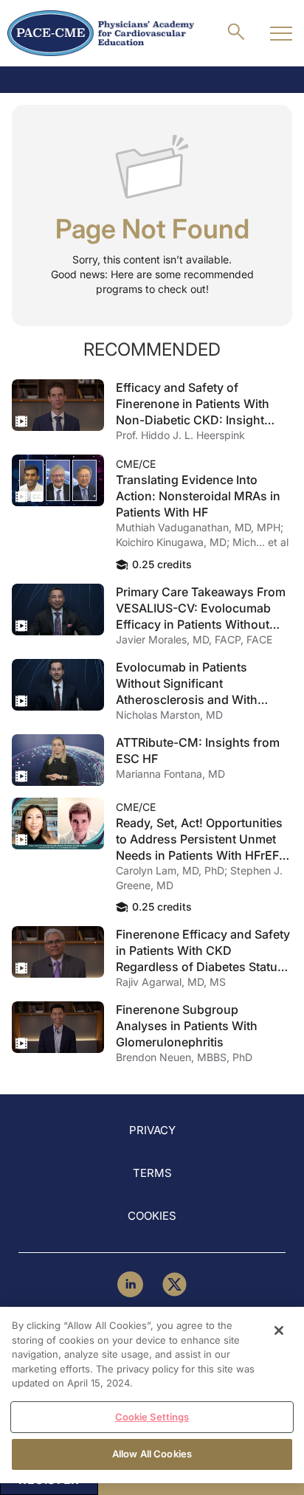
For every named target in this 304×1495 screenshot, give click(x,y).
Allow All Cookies (152, 1454)
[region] (152, 1395)
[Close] (279, 1330)
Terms (152, 1173)
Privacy (152, 1130)
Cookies (152, 1216)
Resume (58, 405)
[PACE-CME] (100, 33)
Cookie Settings (152, 1417)
